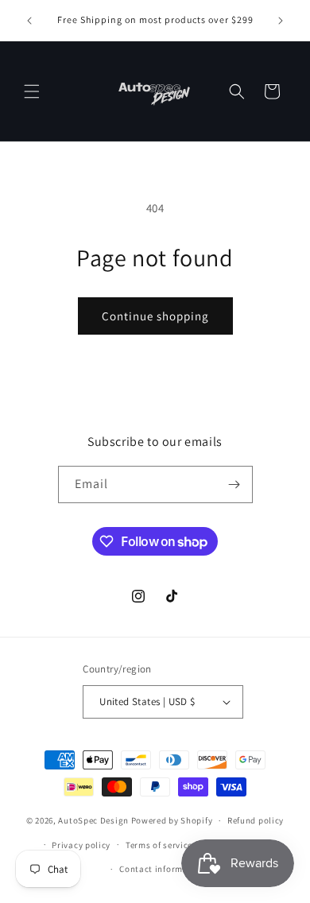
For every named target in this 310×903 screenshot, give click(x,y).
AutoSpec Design (93, 820)
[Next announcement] (280, 20)
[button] (31, 91)
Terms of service (159, 845)
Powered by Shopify (172, 820)
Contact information (162, 868)
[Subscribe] (234, 484)
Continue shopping (155, 316)
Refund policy (255, 820)
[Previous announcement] (29, 20)
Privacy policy (81, 845)
